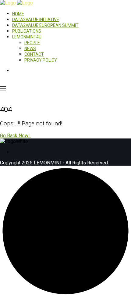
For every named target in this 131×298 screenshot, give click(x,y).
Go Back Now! (15, 135)
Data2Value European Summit (45, 25)
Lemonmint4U (26, 36)
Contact (34, 54)
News (30, 48)
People (32, 42)
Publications (26, 31)
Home (18, 13)
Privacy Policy (40, 60)
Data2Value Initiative (35, 19)
